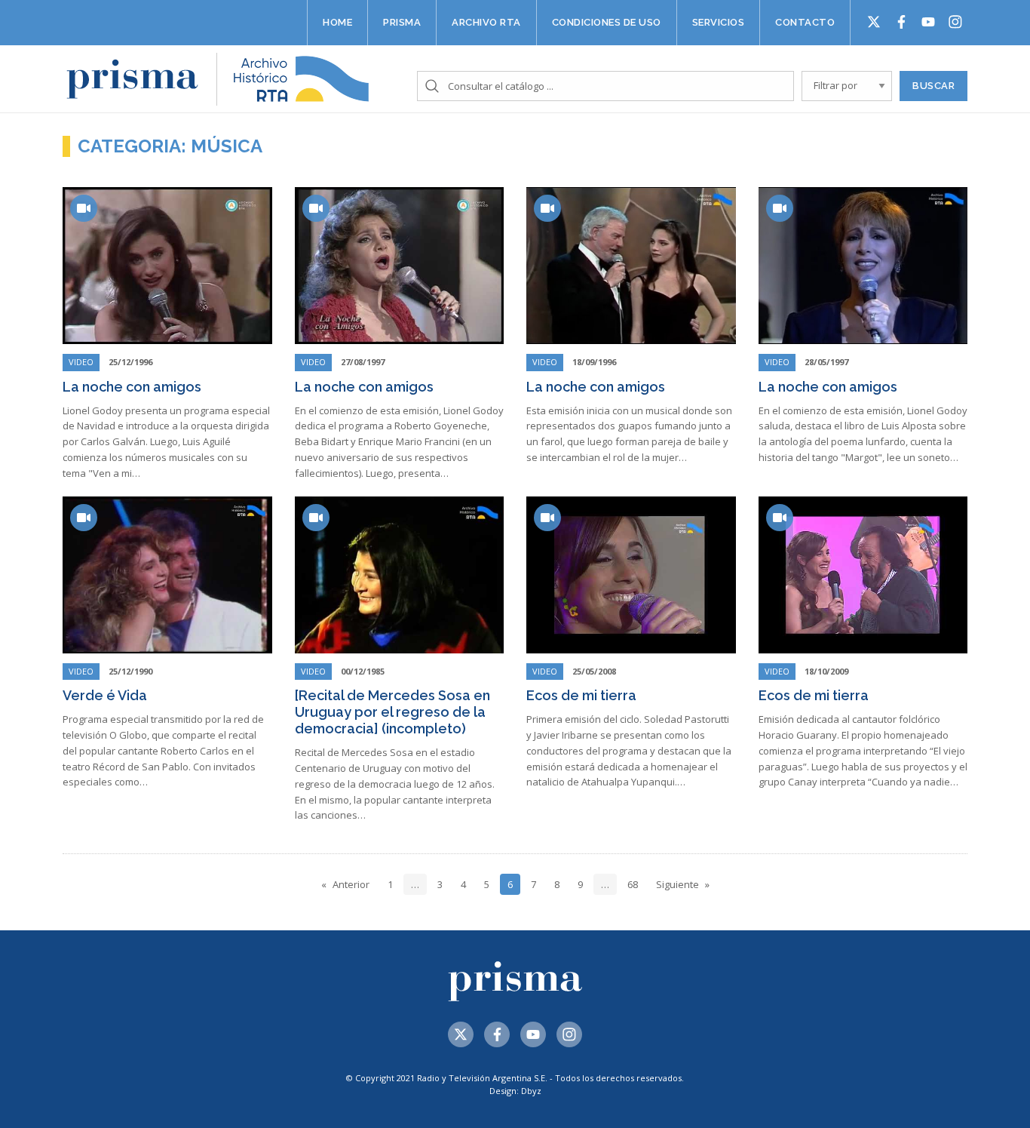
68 (632, 884)
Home (337, 22)
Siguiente (677, 884)
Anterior (351, 884)
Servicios (718, 22)
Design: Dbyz (515, 1090)
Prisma (402, 22)
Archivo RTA (486, 22)
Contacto (805, 22)
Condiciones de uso (606, 22)
